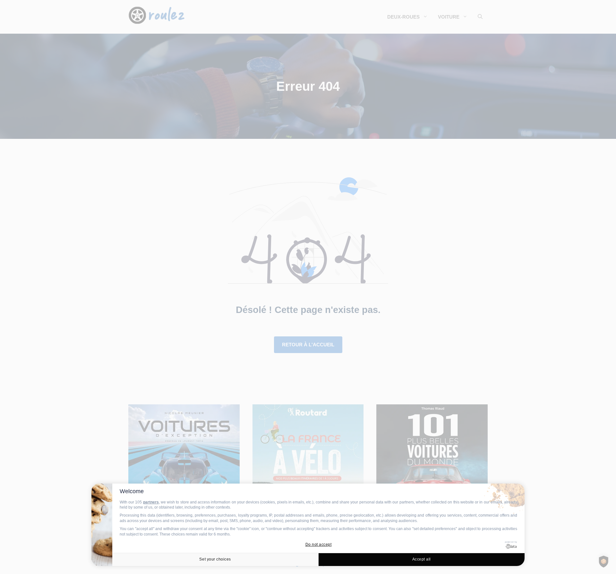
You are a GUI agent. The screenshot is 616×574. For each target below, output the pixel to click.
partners (151, 502)
